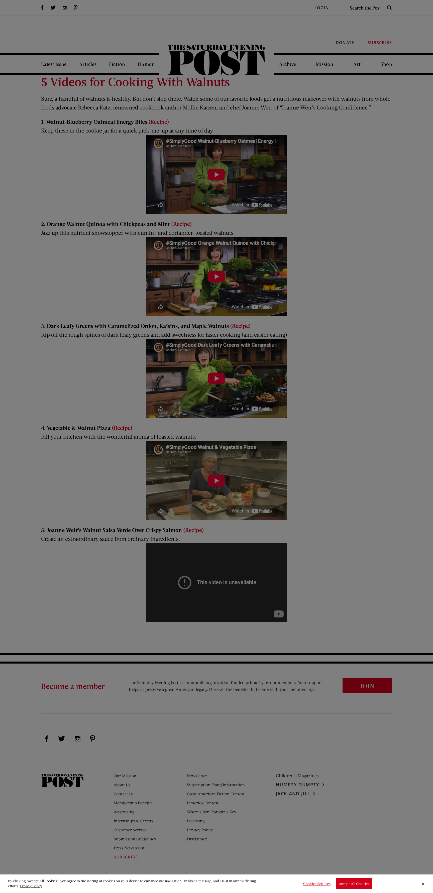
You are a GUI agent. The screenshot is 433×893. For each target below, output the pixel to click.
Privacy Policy (31, 886)
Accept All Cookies (354, 883)
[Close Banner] (422, 883)
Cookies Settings (316, 883)
